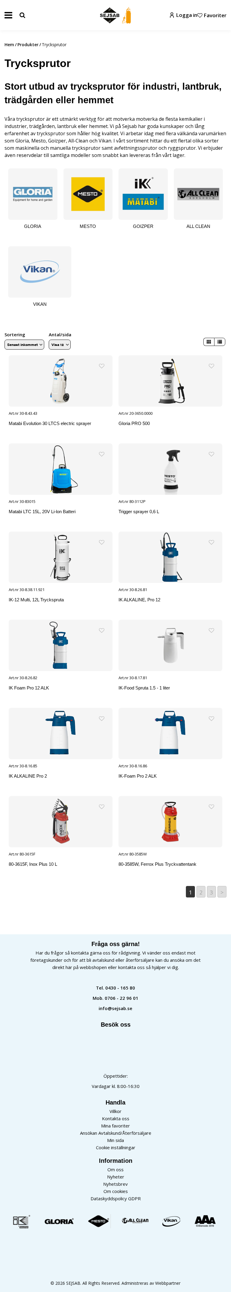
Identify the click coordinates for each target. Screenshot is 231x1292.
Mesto (38, 140)
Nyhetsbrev (115, 1184)
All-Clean (78, 140)
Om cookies (115, 1191)
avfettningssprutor (135, 148)
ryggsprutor (182, 148)
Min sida (115, 1140)
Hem (9, 44)
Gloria (22, 140)
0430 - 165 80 (120, 988)
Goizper (57, 140)
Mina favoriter (115, 1126)
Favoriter (214, 15)
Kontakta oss (115, 1118)
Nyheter (115, 1177)
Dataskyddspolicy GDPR (116, 1198)
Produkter (27, 44)
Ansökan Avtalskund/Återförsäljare (115, 1133)
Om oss (115, 1169)
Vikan (105, 140)
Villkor (115, 1111)
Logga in (186, 14)
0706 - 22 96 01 (121, 998)
